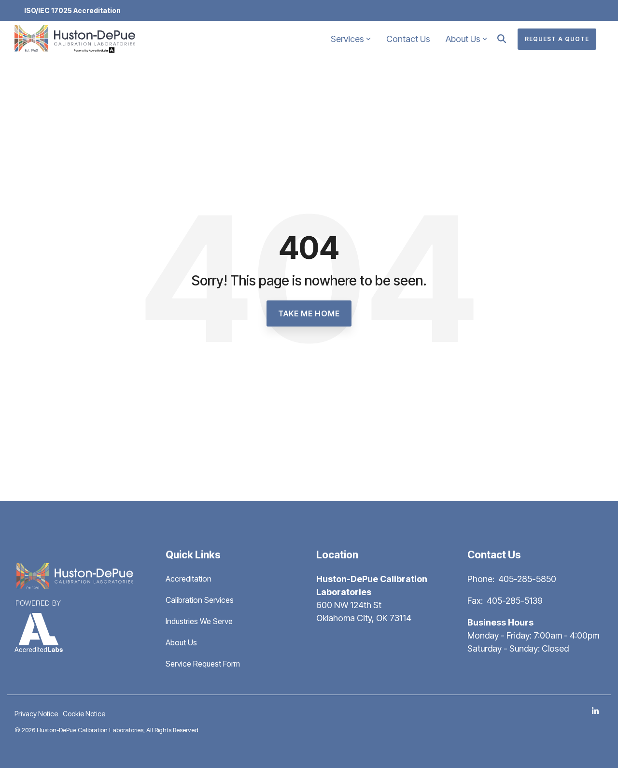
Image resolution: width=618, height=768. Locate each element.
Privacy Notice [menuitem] (36, 714)
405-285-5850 (527, 579)
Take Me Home (309, 313)
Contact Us (408, 39)
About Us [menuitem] (181, 642)
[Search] (501, 39)
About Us (463, 39)
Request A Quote (557, 39)
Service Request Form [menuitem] (203, 663)
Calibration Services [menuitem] (200, 600)
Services (347, 39)
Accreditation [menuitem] (188, 578)
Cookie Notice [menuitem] (84, 714)
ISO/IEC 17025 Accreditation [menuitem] (72, 10)
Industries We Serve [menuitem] (199, 621)
